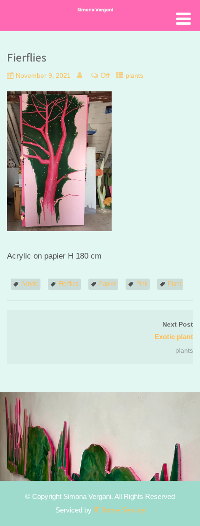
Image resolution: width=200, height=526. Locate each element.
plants (134, 75)
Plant (174, 283)
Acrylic (29, 283)
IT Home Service (119, 510)
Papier (107, 283)
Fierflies (69, 283)
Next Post (173, 331)
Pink (141, 283)
